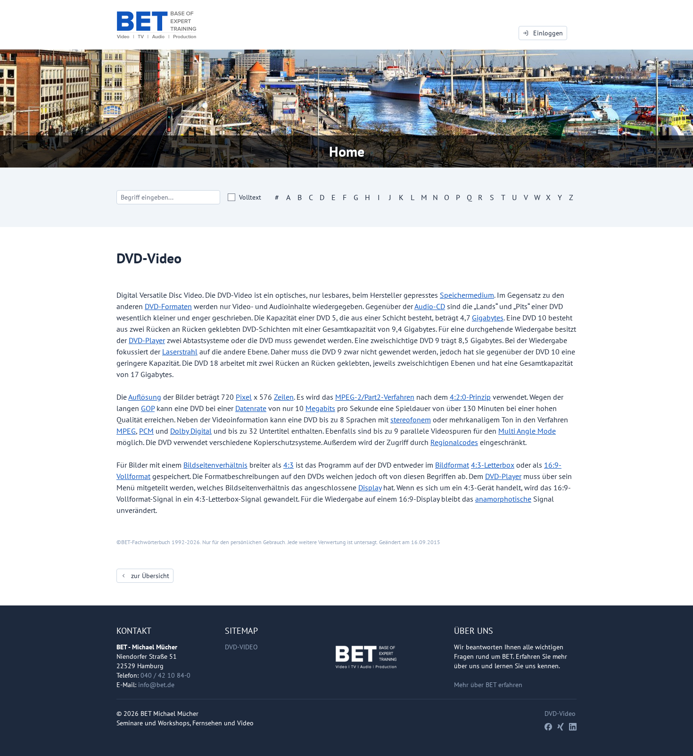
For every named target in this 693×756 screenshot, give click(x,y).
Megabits (320, 408)
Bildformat (452, 465)
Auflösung (144, 397)
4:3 (288, 465)
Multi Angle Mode (527, 431)
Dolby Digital (191, 431)
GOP (148, 408)
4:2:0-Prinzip (470, 397)
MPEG (126, 431)
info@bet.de (156, 684)
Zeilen (284, 397)
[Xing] (560, 727)
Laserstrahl (180, 351)
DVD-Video (241, 647)
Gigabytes (487, 317)
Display (369, 487)
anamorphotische (503, 499)
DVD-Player (147, 340)
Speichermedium (467, 295)
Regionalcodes (454, 442)
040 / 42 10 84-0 (165, 675)
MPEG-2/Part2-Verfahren (374, 397)
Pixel (244, 397)
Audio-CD (429, 306)
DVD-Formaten (168, 306)
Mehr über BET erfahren (488, 684)
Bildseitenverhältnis (215, 465)
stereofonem (410, 419)
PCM (146, 431)
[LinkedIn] (573, 727)
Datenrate (250, 408)
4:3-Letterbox (492, 465)
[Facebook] (548, 727)
